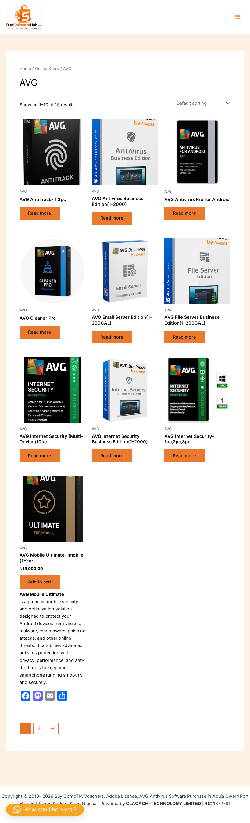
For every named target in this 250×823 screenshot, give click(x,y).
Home (25, 68)
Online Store (47, 68)
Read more (39, 213)
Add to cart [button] (40, 582)
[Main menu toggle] (238, 17)
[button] (45, 810)
